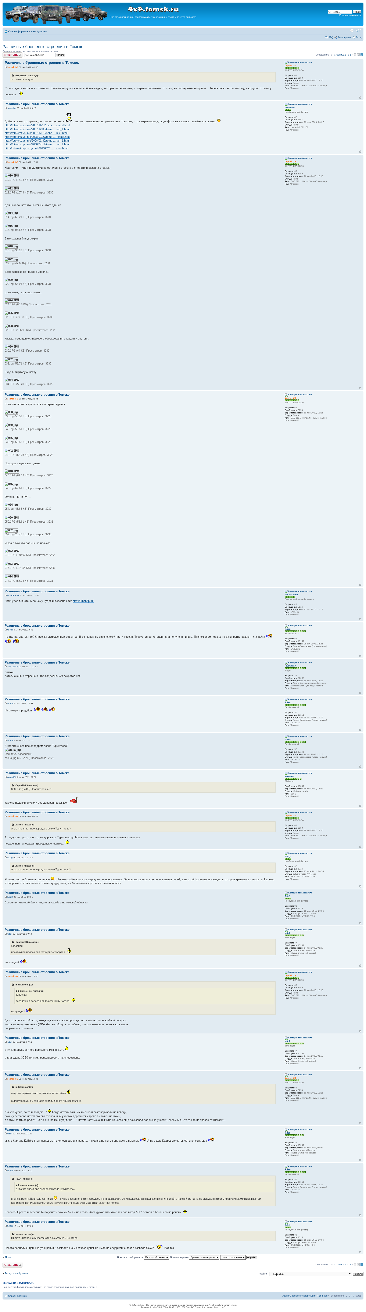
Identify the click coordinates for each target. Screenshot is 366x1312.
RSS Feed (322, 1295)
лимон (10, 630)
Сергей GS (12, 67)
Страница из (342, 54)
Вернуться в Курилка (16, 1273)
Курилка (42, 31)
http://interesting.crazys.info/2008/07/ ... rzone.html (36, 148)
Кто (33, 31)
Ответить (8, 53)
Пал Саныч (12, 666)
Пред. (8, 1257)
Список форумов (18, 31)
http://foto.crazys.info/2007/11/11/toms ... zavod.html (37, 125)
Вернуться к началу (360, 97)
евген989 (12, 777)
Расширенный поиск (350, 15)
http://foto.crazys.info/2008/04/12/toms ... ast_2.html (37, 144)
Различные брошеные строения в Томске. (44, 46)
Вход (358, 37)
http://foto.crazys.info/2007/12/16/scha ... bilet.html (36, 133)
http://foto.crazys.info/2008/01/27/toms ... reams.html (37, 136)
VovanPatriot (13, 595)
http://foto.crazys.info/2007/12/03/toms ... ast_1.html (37, 129)
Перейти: (263, 1273)
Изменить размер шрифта (358, 30)
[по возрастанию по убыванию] (239, 1257)
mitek (9, 934)
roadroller (11, 108)
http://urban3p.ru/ (83, 600)
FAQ (331, 37)
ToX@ (10, 857)
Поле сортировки (179, 1257)
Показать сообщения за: (130, 1257)
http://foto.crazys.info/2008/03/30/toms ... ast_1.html (37, 140)
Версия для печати (351, 30)
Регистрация (344, 37)
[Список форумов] (57, 23)
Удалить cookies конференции (298, 1295)
